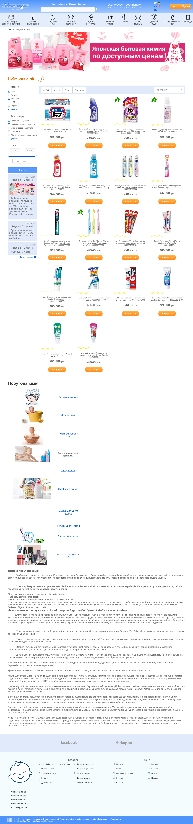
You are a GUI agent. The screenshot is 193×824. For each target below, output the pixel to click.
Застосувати (22, 161)
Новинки (119, 782)
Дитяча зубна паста (68, 536)
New (67, 90)
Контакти (82, 4)
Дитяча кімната (138, 22)
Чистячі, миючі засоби (68, 526)
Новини (154, 778)
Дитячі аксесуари (91, 22)
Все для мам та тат (172, 22)
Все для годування (71, 22)
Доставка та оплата (124, 773)
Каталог (119, 764)
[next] (180, 51)
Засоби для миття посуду (68, 512)
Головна (154, 773)
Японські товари (110, 22)
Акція (57, 90)
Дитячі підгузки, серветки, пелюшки (11, 22)
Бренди (188, 21)
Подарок (79, 90)
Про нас (72, 4)
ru (155, 10)
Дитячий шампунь (68, 397)
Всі (47, 90)
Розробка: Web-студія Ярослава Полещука (35, 821)
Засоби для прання (68, 489)
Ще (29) (13, 138)
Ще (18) (13, 109)
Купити (57, 145)
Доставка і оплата (59, 4)
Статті (118, 769)
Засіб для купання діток (68, 435)
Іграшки (124, 21)
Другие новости (26, 257)
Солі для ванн (68, 470)
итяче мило (69, 415)
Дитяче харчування (33, 22)
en (155, 6)
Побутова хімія (52, 22)
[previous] (12, 51)
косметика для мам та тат (68, 555)
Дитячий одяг (154, 22)
